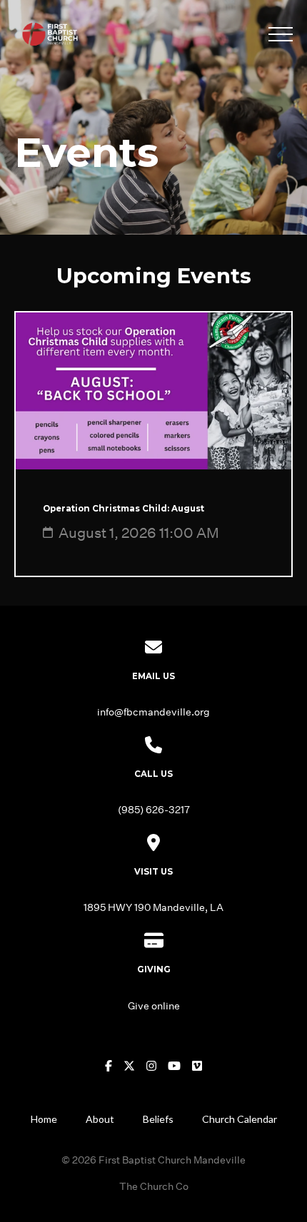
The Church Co (153, 1186)
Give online (154, 1005)
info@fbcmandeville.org (153, 711)
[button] (280, 34)
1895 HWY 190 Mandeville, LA (153, 907)
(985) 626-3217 (154, 809)
